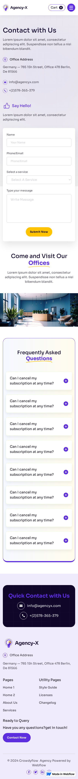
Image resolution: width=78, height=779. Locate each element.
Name (11, 134)
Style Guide (48, 687)
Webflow (39, 765)
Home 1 (8, 687)
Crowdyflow (29, 761)
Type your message (20, 190)
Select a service (17, 172)
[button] (56, 7)
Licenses (46, 695)
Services (9, 710)
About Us (10, 703)
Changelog (47, 703)
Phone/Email (15, 153)
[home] (15, 7)
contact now (17, 737)
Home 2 (9, 695)
